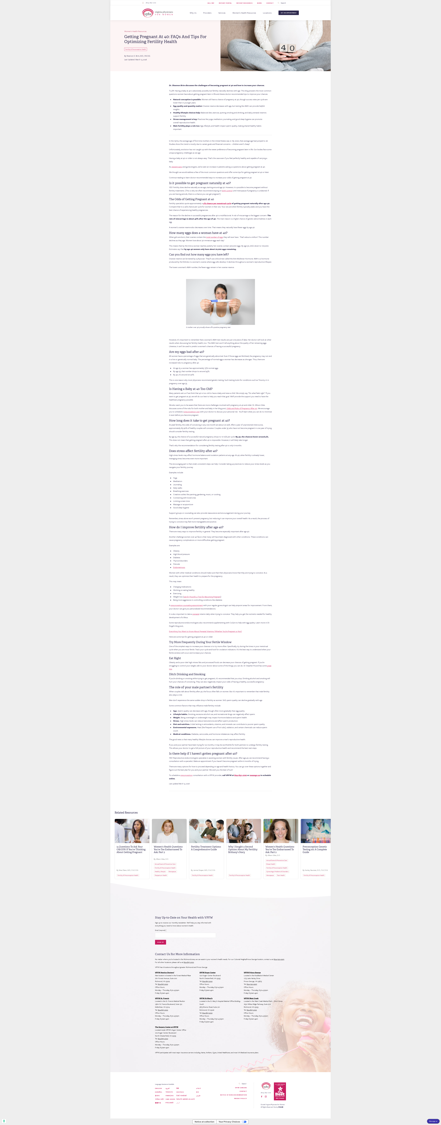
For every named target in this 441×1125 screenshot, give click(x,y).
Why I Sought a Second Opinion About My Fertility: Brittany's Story (243, 849)
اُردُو (178, 1103)
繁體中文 (158, 1103)
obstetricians (176, 166)
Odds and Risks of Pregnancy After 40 (242, 408)
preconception (186, 775)
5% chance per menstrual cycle (217, 203)
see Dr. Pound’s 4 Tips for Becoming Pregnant (202, 596)
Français (170, 1096)
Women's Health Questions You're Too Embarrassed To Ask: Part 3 (168, 849)
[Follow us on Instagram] (266, 1097)
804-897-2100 (189, 962)
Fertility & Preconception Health (135, 49)
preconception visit (192, 411)
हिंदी (178, 1088)
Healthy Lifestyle (160, 871)
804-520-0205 (279, 959)
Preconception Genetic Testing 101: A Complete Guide (315, 849)
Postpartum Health (161, 875)
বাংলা (197, 1092)
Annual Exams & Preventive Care (165, 864)
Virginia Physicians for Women (158, 13)
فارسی (198, 1096)
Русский (169, 1103)
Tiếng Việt (159, 1099)
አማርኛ (198, 1088)
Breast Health (270, 864)
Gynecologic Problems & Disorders (277, 871)
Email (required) (160, 930)
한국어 (157, 1096)
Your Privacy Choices (229, 1122)
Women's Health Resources (135, 31)
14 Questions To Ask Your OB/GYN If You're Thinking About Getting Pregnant (131, 849)
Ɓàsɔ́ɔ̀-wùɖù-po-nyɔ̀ (186, 1099)
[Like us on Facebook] (262, 1097)
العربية (167, 1088)
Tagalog (169, 1092)
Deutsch (180, 1092)
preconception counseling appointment (187, 605)
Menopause (172, 871)
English (158, 1088)
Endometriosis (179, 567)
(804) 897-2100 (151, 3)
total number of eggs (214, 237)
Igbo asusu (170, 1099)
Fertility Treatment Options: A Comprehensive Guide (206, 848)
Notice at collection (204, 1122)
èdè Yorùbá (182, 1096)
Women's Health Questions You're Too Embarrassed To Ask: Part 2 (279, 849)
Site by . (278, 1107)
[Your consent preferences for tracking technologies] (4, 1121)
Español (158, 1092)
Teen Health (281, 875)
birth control (227, 190)
